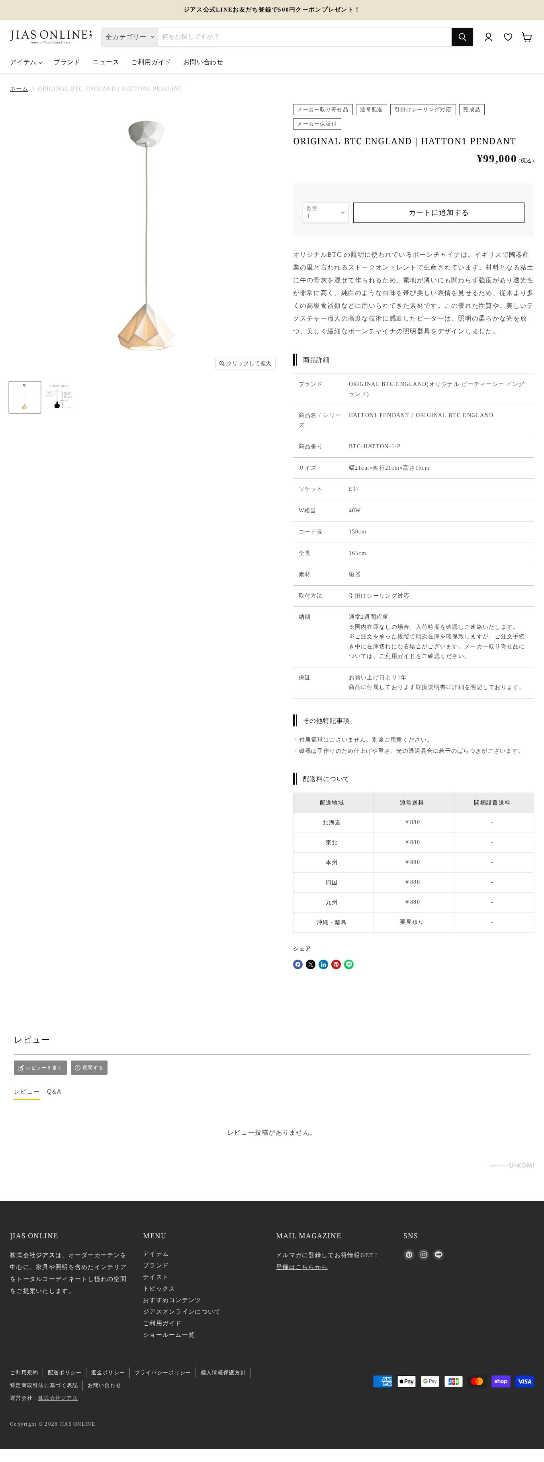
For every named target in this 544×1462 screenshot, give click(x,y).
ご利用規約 (24, 1372)
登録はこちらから (302, 1267)
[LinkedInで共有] (323, 964)
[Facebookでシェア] (298, 964)
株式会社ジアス (58, 1398)
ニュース (105, 61)
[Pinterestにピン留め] (336, 964)
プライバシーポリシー (163, 1372)
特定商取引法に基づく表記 (44, 1385)
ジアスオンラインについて (182, 1312)
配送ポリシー (65, 1372)
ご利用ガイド (151, 61)
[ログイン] (488, 37)
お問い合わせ (203, 61)
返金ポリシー (108, 1372)
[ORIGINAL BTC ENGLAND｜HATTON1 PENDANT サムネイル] (59, 397)
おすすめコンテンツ (172, 1300)
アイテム (24, 61)
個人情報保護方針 (223, 1372)
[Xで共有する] (310, 964)
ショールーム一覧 (169, 1335)
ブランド (67, 61)
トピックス (159, 1288)
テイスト (156, 1277)
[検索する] (462, 37)
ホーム (19, 89)
